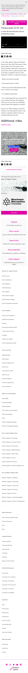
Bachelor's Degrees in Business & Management (13, 501)
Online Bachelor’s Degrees (8, 299)
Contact (4, 652)
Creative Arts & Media (11, 14)
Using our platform (6, 541)
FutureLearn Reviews (7, 545)
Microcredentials (6, 284)
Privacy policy (5, 608)
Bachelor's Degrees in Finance (9, 493)
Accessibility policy (6, 624)
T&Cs (3, 604)
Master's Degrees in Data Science (10, 446)
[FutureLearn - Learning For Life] (14, 668)
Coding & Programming (7, 382)
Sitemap (4, 628)
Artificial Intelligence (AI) (8, 363)
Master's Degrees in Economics (9, 461)
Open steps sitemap (7, 632)
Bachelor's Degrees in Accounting (10, 485)
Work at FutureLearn (7, 521)
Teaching (4, 323)
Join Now (14, 213)
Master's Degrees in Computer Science (11, 442)
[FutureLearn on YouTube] (17, 664)
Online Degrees (5, 291)
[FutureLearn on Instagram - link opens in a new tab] (10, 664)
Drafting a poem (6, 124)
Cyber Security (5, 374)
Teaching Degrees (6, 406)
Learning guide (5, 549)
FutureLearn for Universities (8, 577)
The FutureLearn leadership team (10, 517)
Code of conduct (6, 620)
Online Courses (6, 276)
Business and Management (8, 315)
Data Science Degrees (7, 414)
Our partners (5, 573)
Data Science (5, 367)
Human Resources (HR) (7, 370)
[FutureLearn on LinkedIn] (20, 664)
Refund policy (5, 612)
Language (4, 335)
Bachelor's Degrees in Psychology (10, 481)
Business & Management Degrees (10, 426)
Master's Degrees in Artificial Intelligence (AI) (13, 465)
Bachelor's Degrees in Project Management (12, 497)
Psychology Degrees (7, 402)
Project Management (7, 378)
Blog (3, 529)
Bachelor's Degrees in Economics (10, 489)
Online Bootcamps (6, 287)
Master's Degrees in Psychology (9, 438)
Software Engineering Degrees (9, 422)
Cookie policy (5, 616)
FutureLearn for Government (9, 585)
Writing (20, 14)
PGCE (3, 418)
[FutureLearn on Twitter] (13, 664)
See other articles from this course (14, 169)
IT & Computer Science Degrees (9, 410)
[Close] (26, 2)
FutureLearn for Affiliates (8, 592)
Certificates (5, 553)
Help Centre (5, 648)
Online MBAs (5, 398)
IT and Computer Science (8, 331)
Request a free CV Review (8, 561)
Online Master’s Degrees (8, 295)
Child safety (5, 644)
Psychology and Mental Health (9, 327)
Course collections (6, 386)
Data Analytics (5, 359)
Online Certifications (7, 280)
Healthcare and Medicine (8, 319)
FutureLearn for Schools (8, 588)
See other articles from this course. (17, 22)
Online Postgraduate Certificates (10, 303)
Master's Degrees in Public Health (10, 453)
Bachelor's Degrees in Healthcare (10, 477)
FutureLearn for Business (8, 581)
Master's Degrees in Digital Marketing (11, 450)
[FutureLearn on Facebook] (7, 664)
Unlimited (4, 557)
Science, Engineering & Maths (9, 343)
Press (3, 525)
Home (2, 14)
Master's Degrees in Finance (9, 457)
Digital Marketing (6, 355)
